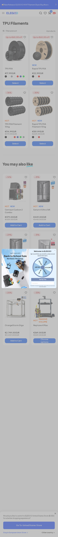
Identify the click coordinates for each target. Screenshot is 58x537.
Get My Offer (42, 279)
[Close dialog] (55, 250)
